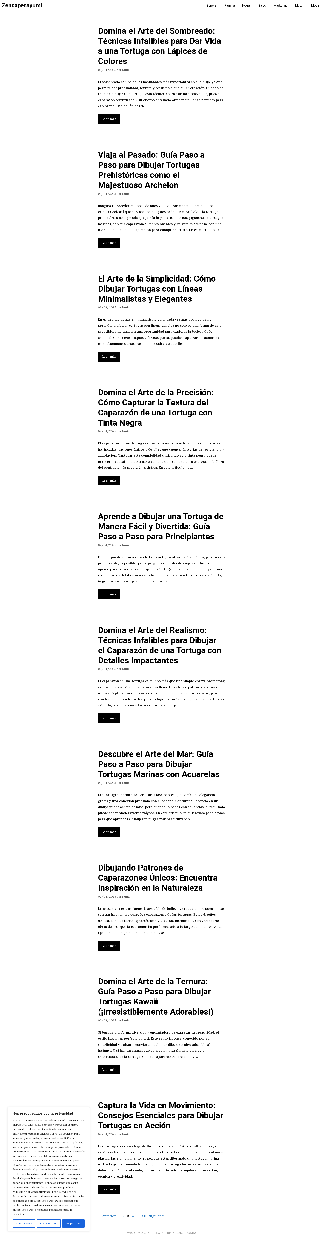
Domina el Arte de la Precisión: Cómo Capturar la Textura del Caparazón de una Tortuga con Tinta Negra (156, 408)
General (211, 5)
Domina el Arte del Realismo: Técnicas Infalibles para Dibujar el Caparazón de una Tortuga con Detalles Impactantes (159, 645)
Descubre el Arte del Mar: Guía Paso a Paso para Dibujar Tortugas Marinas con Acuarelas (158, 764)
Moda (315, 5)
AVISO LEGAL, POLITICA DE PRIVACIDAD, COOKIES (161, 1233)
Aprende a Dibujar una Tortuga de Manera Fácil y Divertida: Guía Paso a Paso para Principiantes (161, 526)
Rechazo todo (48, 1223)
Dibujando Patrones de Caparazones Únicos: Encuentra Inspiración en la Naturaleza (158, 878)
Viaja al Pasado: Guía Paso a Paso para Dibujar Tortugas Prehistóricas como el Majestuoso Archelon (151, 170)
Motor (299, 5)
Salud (262, 5)
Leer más (109, 119)
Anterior (107, 1216)
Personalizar (24, 1223)
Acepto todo (73, 1223)
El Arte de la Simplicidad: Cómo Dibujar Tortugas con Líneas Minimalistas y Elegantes (157, 289)
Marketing (281, 5)
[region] (48, 1169)
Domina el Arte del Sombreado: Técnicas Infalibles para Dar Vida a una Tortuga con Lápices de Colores (159, 46)
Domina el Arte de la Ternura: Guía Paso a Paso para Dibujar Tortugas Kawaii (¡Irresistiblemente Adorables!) (155, 997)
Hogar (246, 5)
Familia (230, 5)
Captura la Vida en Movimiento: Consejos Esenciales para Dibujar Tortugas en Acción (160, 1115)
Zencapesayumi (22, 5)
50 (144, 1216)
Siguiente (159, 1216)
